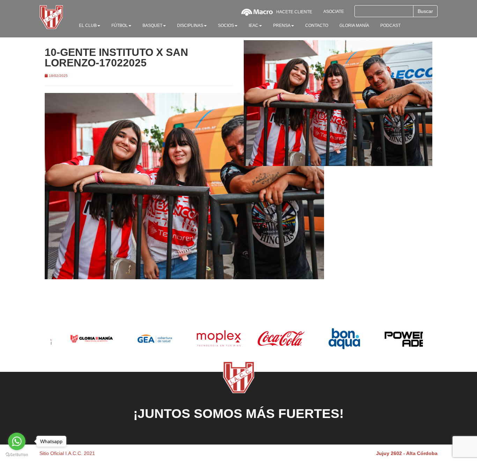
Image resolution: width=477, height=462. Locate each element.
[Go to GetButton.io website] (17, 455)
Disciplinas (190, 25)
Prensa (282, 25)
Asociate (333, 11)
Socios (226, 25)
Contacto (316, 25)
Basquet (152, 25)
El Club (88, 25)
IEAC (253, 25)
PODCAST (390, 25)
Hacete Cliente (294, 11)
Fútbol (119, 25)
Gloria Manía (354, 25)
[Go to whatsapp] (16, 441)
